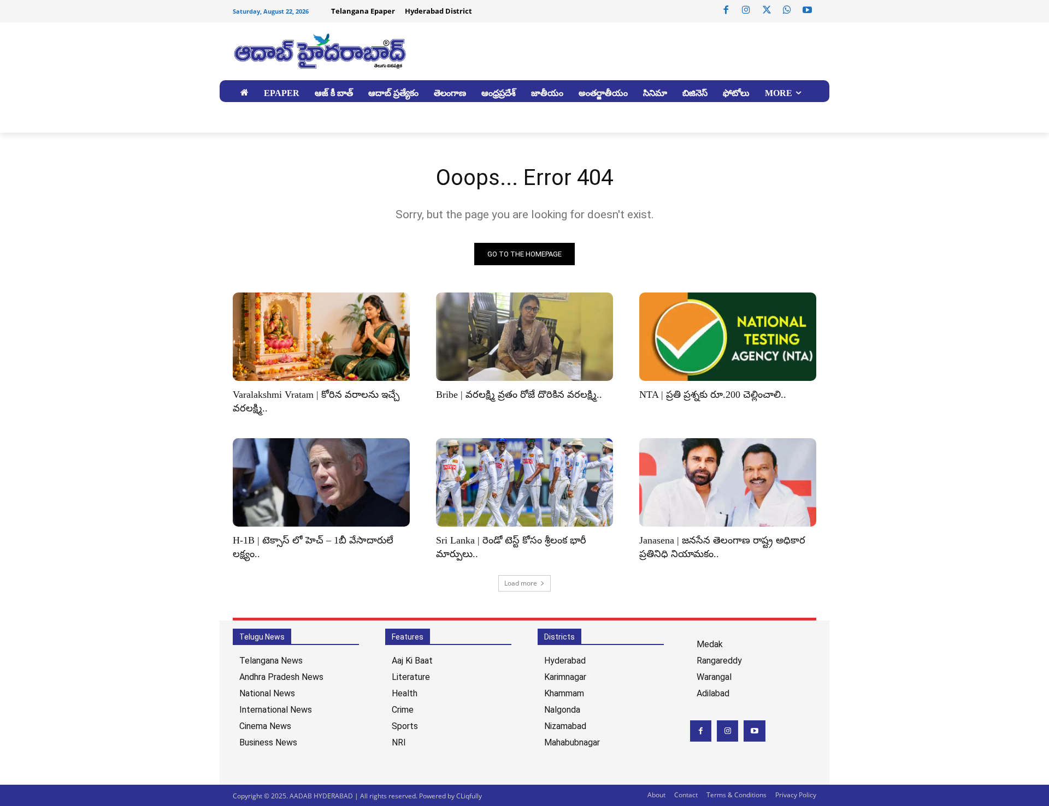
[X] (766, 10)
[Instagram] (746, 10)
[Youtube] (807, 10)
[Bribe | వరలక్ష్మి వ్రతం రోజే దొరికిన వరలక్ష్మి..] (524, 336)
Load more (520, 583)
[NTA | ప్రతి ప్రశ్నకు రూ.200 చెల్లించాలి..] (727, 336)
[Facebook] (726, 10)
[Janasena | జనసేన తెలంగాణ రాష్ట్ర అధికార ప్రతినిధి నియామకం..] (727, 482)
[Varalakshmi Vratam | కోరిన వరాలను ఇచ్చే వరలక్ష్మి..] (321, 336)
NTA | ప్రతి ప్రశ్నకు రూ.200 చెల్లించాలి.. (712, 394)
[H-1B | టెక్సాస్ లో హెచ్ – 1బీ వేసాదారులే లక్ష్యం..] (321, 482)
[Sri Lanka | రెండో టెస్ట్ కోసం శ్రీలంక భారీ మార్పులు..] (524, 482)
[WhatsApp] (786, 10)
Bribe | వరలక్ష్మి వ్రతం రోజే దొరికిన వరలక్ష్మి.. (519, 394)
